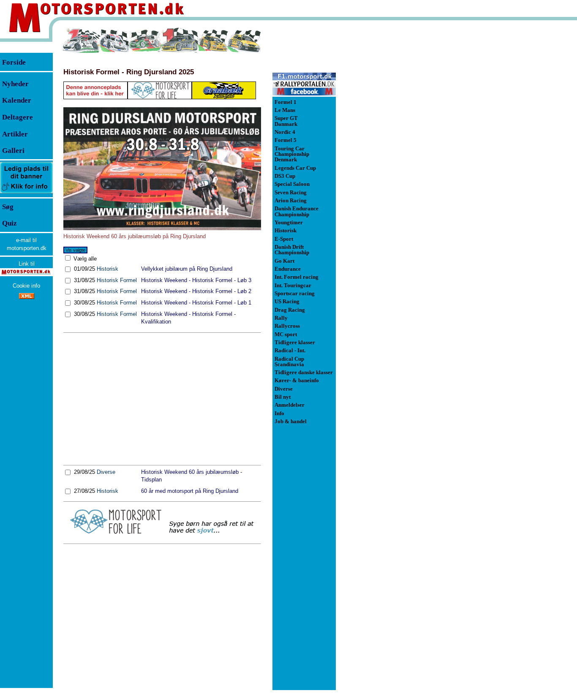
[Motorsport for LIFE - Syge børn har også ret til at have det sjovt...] (162, 532)
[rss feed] (26, 297)
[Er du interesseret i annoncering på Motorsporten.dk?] (26, 193)
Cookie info (26, 286)
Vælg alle (84, 259)
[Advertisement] (162, 399)
